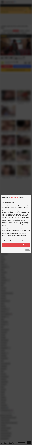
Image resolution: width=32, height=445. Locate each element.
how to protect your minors (8, 249)
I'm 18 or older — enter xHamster (16, 244)
